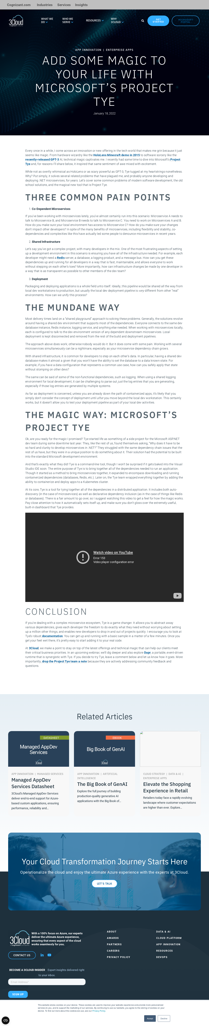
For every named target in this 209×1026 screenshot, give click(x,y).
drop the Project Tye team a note (64, 661)
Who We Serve (67, 20)
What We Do (47, 20)
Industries (45, 4)
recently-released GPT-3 (42, 159)
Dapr (147, 652)
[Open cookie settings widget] (5, 1020)
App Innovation (168, 944)
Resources (93, 20)
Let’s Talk (104, 883)
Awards (113, 938)
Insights (81, 4)
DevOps (161, 957)
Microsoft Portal (185, 21)
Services (64, 4)
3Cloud (34, 648)
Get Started (158, 20)
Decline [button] (164, 1018)
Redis (61, 258)
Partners (114, 944)
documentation (52, 636)
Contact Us (22, 955)
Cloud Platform (169, 938)
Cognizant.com (19, 4)
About (111, 931)
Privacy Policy (98, 1010)
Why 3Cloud (116, 20)
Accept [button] (150, 1018)
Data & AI (163, 931)
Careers (113, 950)
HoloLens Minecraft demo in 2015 (116, 155)
